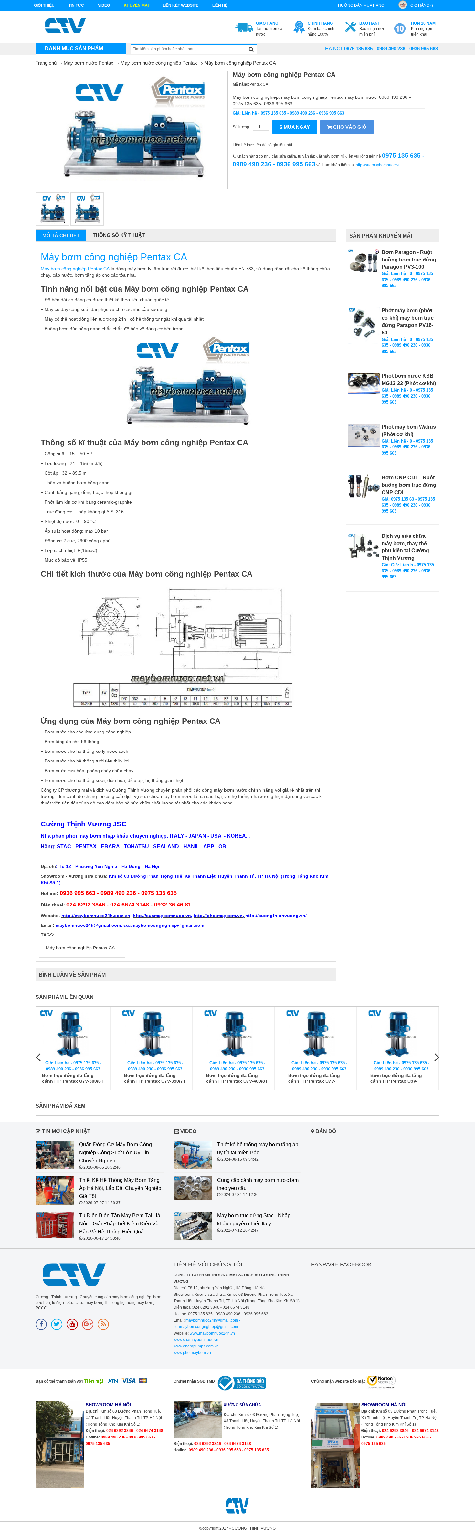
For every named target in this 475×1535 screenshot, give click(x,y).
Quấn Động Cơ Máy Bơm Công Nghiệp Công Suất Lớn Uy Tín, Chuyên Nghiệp (115, 1152)
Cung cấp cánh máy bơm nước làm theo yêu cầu (258, 1184)
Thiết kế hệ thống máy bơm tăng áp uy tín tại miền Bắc (257, 1148)
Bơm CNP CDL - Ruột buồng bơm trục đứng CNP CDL (409, 485)
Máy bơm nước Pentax (88, 63)
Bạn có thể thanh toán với (59, 1381)
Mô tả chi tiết (60, 235)
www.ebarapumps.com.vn (196, 1346)
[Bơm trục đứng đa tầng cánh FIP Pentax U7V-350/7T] (155, 1033)
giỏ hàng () (421, 5)
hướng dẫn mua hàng (361, 5)
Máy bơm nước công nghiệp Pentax (159, 63)
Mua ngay (296, 127)
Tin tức (76, 5)
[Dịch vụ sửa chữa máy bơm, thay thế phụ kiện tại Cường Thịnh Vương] (364, 546)
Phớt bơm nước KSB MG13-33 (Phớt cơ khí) (409, 379)
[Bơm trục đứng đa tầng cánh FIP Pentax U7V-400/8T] (237, 1033)
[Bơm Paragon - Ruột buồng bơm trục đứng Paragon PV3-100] (364, 261)
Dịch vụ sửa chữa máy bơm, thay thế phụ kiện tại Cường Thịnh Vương (405, 547)
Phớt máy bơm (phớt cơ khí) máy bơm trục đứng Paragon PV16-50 (408, 321)
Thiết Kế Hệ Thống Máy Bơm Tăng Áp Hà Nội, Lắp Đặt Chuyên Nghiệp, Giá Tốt (121, 1188)
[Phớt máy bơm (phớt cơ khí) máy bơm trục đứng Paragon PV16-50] (364, 325)
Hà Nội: (334, 48)
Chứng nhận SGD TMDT (195, 1381)
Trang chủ (46, 63)
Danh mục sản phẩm (74, 48)
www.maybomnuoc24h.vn (212, 1333)
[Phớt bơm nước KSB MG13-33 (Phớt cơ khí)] (364, 383)
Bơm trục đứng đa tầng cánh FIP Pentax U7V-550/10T (314, 1078)
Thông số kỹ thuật (119, 235)
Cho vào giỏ (349, 127)
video (104, 5)
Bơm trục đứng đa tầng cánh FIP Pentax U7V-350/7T (155, 1078)
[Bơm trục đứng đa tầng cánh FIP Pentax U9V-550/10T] (401, 1033)
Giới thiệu (44, 5)
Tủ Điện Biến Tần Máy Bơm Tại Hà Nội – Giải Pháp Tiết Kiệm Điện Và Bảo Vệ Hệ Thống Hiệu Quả (119, 1223)
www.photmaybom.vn (192, 1352)
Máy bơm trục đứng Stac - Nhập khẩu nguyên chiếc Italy (253, 1219)
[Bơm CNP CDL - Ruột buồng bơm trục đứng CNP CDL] (364, 486)
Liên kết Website (180, 5)
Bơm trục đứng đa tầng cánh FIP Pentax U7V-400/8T (237, 1078)
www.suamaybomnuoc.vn (196, 1339)
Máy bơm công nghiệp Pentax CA (240, 63)
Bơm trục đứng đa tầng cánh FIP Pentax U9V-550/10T (396, 1078)
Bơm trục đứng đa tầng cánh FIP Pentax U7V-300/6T (73, 1078)
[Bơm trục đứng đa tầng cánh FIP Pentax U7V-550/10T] (319, 1033)
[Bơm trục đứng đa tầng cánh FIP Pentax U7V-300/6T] (73, 1033)
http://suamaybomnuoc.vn (378, 165)
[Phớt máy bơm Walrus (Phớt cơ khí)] (364, 435)
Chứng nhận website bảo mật (338, 1381)
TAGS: (48, 934)
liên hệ (219, 5)
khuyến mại (136, 5)
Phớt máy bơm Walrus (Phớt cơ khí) (409, 430)
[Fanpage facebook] (41, 1324)
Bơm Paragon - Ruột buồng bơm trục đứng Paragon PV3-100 (409, 260)
